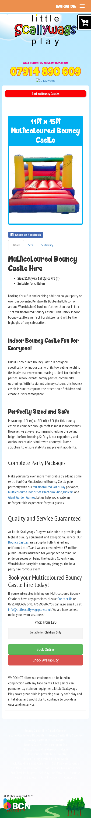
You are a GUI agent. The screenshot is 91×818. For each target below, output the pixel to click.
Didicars (68, 492)
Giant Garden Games (21, 497)
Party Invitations (50, 777)
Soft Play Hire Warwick (52, 773)
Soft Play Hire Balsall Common (29, 763)
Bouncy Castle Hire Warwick (39, 749)
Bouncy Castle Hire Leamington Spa (45, 745)
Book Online (46, 649)
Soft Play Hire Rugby (23, 773)
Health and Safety (25, 777)
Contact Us (64, 598)
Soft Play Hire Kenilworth (25, 768)
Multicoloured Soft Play (49, 486)
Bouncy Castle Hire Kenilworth (46, 740)
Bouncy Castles (18, 542)
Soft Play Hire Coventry (65, 763)
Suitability (47, 245)
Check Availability (46, 660)
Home (64, 749)
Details (16, 245)
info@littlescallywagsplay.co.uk (29, 609)
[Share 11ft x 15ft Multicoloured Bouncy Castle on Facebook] (45, 235)
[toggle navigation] (82, 6)
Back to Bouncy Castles (45, 94)
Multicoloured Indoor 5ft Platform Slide (35, 492)
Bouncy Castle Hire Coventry (65, 735)
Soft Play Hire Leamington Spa (62, 768)
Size (30, 245)
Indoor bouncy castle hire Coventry (45, 754)
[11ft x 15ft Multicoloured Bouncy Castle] (45, 185)
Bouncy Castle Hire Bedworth (26, 735)
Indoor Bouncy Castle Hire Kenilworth (45, 759)
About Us (75, 773)
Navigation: (66, 6)
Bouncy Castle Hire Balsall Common (45, 731)
